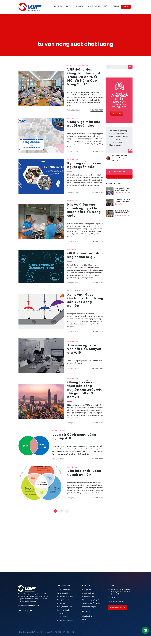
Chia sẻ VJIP (72, 118)
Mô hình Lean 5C (62, 593)
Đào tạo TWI (86, 590)
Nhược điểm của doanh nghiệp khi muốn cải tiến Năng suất (84, 209)
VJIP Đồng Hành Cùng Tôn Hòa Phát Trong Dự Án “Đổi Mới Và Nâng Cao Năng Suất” (83, 76)
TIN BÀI (116, 6)
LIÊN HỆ (126, 7)
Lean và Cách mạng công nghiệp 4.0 (74, 436)
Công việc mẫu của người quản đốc (83, 123)
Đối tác (89, 66)
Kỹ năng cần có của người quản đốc (84, 165)
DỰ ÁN (106, 6)
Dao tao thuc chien (76, 66)
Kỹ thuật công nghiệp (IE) (91, 600)
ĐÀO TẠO (79, 6)
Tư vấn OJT (60, 613)
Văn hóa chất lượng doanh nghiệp (84, 472)
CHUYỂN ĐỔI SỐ (94, 6)
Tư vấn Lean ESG (62, 617)
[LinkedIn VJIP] (25, 611)
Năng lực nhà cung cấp (65, 607)
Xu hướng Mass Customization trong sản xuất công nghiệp (85, 299)
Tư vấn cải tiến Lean (64, 590)
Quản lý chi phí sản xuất (65, 600)
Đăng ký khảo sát (116, 607)
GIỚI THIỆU (58, 6)
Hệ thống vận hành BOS (65, 620)
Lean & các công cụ (89, 607)
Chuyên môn (72, 249)
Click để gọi (117, 113)
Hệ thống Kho (61, 603)
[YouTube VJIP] (31, 611)
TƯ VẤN (69, 6)
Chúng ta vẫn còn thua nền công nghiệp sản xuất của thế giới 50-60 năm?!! (85, 389)
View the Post (96, 110)
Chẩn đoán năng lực (63, 610)
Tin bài (84, 623)
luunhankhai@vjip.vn (118, 601)
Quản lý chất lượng (88, 593)
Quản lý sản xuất (88, 596)
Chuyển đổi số (59, 431)
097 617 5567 (115, 598)
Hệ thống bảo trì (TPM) (65, 596)
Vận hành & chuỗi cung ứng (91, 603)
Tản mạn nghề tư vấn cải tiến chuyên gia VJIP (84, 348)
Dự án (84, 619)
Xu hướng (83, 291)
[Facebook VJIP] (20, 611)
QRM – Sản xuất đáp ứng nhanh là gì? (85, 255)
